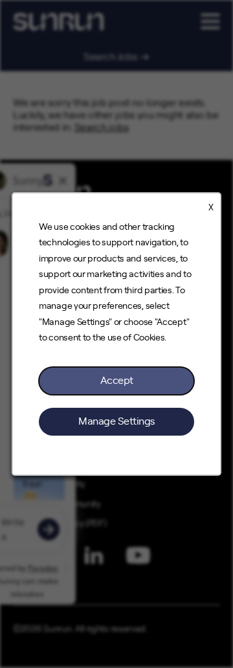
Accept (116, 380)
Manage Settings (116, 421)
